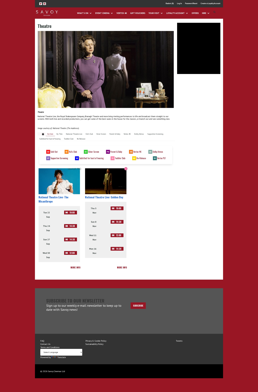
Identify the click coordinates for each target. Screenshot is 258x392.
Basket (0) (170, 3)
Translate (61, 357)
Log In (179, 3)
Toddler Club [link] (69, 139)
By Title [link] (59, 134)
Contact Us (45, 344)
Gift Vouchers (137, 13)
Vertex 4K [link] (127, 134)
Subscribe (138, 305)
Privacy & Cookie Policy (95, 340)
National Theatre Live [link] (74, 134)
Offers (195, 13)
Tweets (179, 340)
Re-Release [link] (81, 139)
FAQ (42, 340)
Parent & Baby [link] (115, 134)
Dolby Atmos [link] (139, 134)
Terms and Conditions (50, 347)
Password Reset (191, 3)
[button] (40, 3)
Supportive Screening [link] (155, 134)
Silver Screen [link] (101, 134)
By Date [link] (50, 134)
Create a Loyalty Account (210, 3)
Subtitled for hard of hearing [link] (49, 139)
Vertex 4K (122, 13)
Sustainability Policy (94, 344)
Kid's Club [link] (89, 134)
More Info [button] (75, 267)
